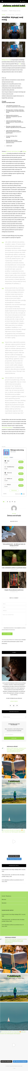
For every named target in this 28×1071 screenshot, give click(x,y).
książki (3, 14)
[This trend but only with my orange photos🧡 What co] (14, 841)
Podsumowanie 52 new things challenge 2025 (11, 869)
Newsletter (4, 903)
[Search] (20, 1)
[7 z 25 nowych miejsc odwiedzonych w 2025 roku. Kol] (14, 791)
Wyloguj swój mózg (6, 59)
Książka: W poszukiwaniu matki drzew (14, 590)
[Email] (15, 502)
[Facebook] (7, 502)
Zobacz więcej (14, 701)
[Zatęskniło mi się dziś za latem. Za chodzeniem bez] (14, 816)
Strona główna (4, 10)
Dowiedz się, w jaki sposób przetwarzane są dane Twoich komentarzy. (14, 641)
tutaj (20, 63)
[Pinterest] (12, 502)
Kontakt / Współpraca (6, 896)
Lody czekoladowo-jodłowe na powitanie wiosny (14, 567)
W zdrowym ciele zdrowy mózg (13, 151)
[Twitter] (10, 502)
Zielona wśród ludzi (14, 516)
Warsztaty (4, 899)
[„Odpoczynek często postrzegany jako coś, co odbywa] (14, 766)
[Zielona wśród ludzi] (14, 5)
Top (14, 1068)
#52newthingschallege (7, 427)
